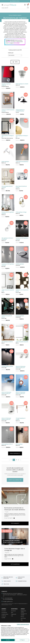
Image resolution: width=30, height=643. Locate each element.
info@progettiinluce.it (7, 601)
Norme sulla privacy (23, 603)
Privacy (22, 616)
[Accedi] (25, 5)
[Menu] (2, 5)
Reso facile (23, 618)
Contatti (3, 617)
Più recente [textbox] (11, 55)
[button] (28, 5)
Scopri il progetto (8, 518)
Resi (12, 612)
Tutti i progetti (15, 523)
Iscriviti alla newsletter (15, 480)
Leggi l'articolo (8, 558)
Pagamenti (13, 614)
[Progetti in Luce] (10, 5)
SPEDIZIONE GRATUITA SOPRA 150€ (8, 577)
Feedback (4, 616)
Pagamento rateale (23, 611)
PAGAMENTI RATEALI (22, 581)
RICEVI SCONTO (7, 581)
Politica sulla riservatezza (23, 624)
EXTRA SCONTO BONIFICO (21, 577)
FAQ (12, 616)
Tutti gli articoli (15, 564)
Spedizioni (13, 610)
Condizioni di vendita (24, 614)
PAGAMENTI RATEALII (16, 1)
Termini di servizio (5, 604)
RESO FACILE (6, 584)
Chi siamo (4, 610)
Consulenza (4, 612)
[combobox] (15, 55)
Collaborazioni (5, 614)
